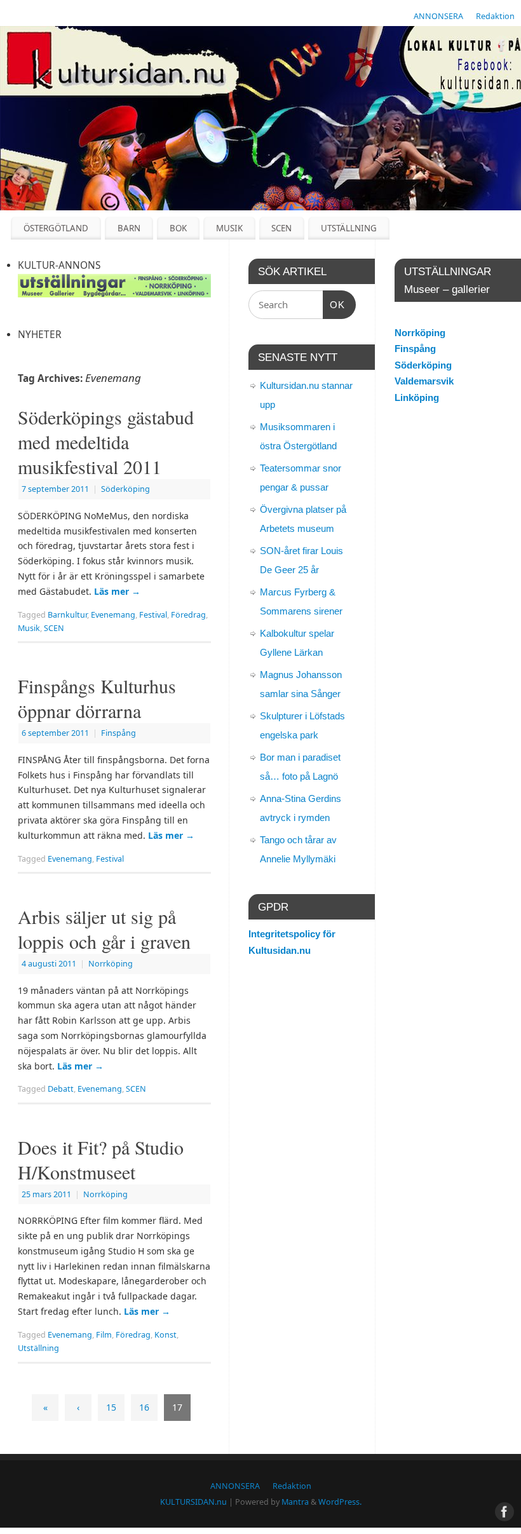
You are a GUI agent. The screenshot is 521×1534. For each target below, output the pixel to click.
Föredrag (188, 614)
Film (104, 1334)
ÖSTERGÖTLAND (56, 228)
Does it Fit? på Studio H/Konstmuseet (101, 1159)
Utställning (38, 1348)
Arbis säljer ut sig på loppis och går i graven (104, 929)
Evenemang (113, 614)
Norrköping (110, 963)
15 (111, 1407)
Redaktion (495, 16)
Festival (153, 614)
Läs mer (117, 591)
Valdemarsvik (424, 381)
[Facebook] (501, 47)
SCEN (281, 228)
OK (334, 304)
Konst (165, 1334)
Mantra (295, 1502)
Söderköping (125, 489)
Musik (29, 628)
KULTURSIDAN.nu (193, 1502)
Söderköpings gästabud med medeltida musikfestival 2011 (106, 441)
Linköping (417, 397)
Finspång (118, 733)
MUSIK (229, 228)
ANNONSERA (438, 16)
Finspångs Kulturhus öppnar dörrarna (97, 698)
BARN (129, 228)
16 (144, 1407)
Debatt (61, 1088)
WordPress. (340, 1502)
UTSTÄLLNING (349, 228)
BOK (178, 228)
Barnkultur (67, 614)
